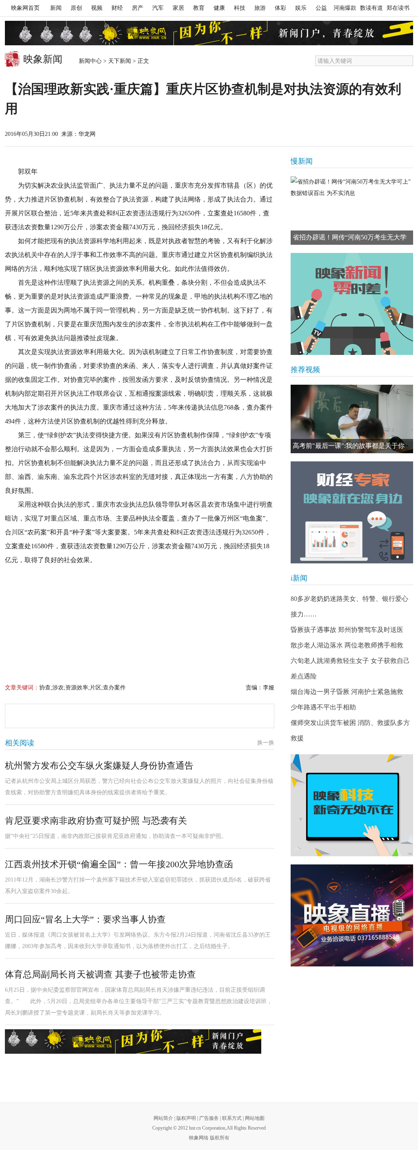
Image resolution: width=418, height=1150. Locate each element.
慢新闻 (302, 161)
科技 (239, 8)
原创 (76, 8)
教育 (199, 8)
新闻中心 (90, 61)
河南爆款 (345, 8)
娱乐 (301, 8)
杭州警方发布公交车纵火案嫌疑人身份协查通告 (99, 765)
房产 (137, 8)
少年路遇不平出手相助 (323, 707)
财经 (117, 8)
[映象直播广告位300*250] (352, 915)
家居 (178, 8)
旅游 (260, 8)
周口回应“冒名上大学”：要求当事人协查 (85, 919)
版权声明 (186, 1118)
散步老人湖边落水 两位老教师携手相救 (347, 645)
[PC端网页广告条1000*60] (209, 33)
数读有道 (371, 8)
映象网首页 (25, 8)
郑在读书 (398, 8)
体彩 (280, 8)
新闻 (56, 8)
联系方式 (232, 1118)
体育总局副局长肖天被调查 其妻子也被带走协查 (100, 974)
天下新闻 (119, 61)
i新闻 (299, 578)
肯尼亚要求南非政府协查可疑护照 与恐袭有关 (96, 820)
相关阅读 (19, 743)
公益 (321, 8)
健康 (219, 8)
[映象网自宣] (352, 304)
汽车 (158, 8)
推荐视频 (305, 370)
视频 (96, 8)
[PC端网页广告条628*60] (133, 1041)
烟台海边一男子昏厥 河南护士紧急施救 (347, 691)
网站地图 (255, 1118)
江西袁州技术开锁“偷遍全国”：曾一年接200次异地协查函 (119, 864)
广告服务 (209, 1118)
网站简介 (163, 1118)
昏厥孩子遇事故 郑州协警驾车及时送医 (347, 629)
